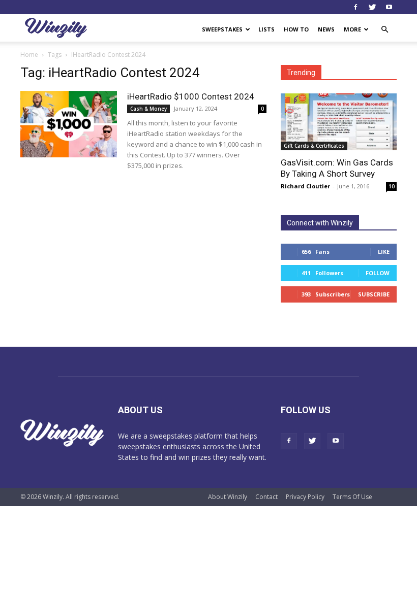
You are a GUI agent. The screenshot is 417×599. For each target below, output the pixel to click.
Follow (378, 273)
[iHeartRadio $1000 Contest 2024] (68, 124)
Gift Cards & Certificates (314, 145)
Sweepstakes (222, 29)
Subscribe (374, 294)
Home (29, 54)
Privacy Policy (305, 496)
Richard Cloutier (305, 186)
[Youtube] (389, 7)
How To (296, 29)
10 (392, 186)
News (326, 29)
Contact (266, 496)
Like (384, 251)
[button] (384, 30)
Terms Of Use (352, 496)
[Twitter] (372, 7)
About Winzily (227, 496)
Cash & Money (148, 108)
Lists (266, 29)
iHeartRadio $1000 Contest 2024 (190, 96)
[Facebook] (355, 7)
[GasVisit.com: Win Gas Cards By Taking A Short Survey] (339, 121)
